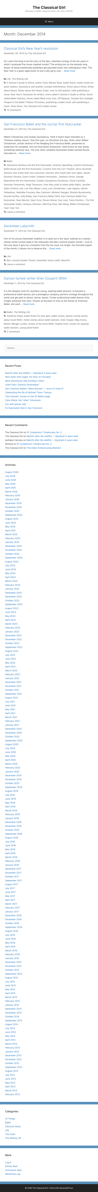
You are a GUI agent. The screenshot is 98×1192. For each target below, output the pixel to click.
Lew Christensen (56, 188)
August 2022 (11, 651)
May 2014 (10, 1036)
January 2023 (12, 631)
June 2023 (10, 612)
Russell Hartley (11, 196)
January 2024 (12, 589)
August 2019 (11, 791)
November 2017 (13, 872)
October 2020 (12, 736)
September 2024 (13, 557)
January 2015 (12, 1005)
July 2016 (10, 935)
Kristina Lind (16, 188)
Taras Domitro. (76, 200)
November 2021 (13, 686)
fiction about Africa (76, 86)
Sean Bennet (22, 200)
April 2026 (10, 487)
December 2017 (13, 869)
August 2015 (11, 977)
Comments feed (13, 1170)
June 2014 (10, 1032)
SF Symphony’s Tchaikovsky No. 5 (44, 432)
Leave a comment (16, 212)
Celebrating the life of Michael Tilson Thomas (28, 392)
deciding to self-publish (31, 86)
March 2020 (11, 764)
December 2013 (13, 1055)
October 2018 (12, 830)
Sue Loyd (63, 200)
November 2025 (13, 507)
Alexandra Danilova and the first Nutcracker (29, 165)
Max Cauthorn (43, 192)
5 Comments (13, 331)
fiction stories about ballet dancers (41, 320)
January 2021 (12, 725)
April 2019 (10, 806)
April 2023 (10, 620)
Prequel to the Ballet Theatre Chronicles (24, 102)
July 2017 (10, 888)
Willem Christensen (79, 204)
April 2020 (10, 760)
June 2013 (10, 1079)
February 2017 (12, 907)
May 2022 (10, 662)
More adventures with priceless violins (24, 381)
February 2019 (12, 814)
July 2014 (10, 1028)
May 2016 (10, 942)
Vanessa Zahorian (32, 204)
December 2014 (13, 1009)
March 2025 (11, 534)
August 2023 (11, 608)
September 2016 (13, 927)
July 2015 (10, 981)
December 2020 (13, 729)
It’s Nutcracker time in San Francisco (23, 408)
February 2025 (12, 538)
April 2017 (10, 900)
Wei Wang (63, 204)
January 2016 (12, 958)
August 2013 (11, 1071)
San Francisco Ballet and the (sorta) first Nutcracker (43, 124)
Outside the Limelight (82, 98)
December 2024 (13, 546)
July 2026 (10, 476)
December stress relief (48, 260)
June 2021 (10, 705)
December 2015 (13, 962)
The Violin (10, 1134)
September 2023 (13, 604)
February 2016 (12, 954)
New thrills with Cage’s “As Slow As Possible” (28, 377)
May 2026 (10, 484)
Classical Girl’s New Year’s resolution (31, 48)
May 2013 (10, 1082)
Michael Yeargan (60, 192)
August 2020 (11, 744)
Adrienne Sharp (15, 316)
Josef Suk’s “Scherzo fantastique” (22, 384)
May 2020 (10, 756)
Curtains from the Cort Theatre (58, 169)
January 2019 (12, 818)
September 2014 (13, 1020)
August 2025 (11, 519)
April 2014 (10, 1040)
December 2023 (13, 592)
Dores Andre (28, 176)
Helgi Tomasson (34, 184)
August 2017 (11, 884)
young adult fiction (29, 327)
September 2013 (13, 1067)
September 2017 (13, 880)
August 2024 (11, 561)
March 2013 (11, 1090)
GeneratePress (66, 1188)
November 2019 (13, 779)
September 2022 (13, 647)
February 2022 (12, 674)
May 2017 (10, 896)
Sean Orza (36, 200)
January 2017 (12, 911)
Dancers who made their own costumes (24, 173)
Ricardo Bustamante (80, 192)
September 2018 (13, 834)
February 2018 (12, 861)
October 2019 (12, 783)
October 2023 (12, 600)
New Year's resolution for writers (27, 94)
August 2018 (11, 837)
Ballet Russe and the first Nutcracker (22, 169)
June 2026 (10, 480)
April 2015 (10, 993)
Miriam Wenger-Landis (15, 324)
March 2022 (11, 670)
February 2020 (12, 767)
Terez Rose (16, 106)
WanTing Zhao (49, 204)
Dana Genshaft (83, 169)
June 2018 (10, 845)
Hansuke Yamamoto (14, 184)
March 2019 (11, 810)
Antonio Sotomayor (83, 165)
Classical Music (13, 1126)
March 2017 (11, 904)
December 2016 (13, 915)
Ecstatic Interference (55, 86)
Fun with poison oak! (15, 404)
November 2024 (13, 550)
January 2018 (12, 865)
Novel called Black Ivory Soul (41, 98)
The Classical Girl (49, 7)
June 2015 (10, 985)
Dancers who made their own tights (64, 173)
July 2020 (10, 748)
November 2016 (13, 919)
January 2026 (12, 499)
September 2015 (13, 974)
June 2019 (10, 799)
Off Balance (64, 98)
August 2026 (11, 472)
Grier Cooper (67, 320)
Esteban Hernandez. (47, 176)
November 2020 (13, 732)
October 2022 (12, 643)
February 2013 (12, 1094)
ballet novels (57, 316)
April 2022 (10, 666)
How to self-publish (60, 90)
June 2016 (10, 939)
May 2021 (10, 709)
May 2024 (10, 573)
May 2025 (10, 526)
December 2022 (13, 635)
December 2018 (13, 822)
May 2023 (10, 616)
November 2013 (13, 1059)
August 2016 (11, 931)
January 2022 (12, 678)
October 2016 (12, 923)
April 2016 (10, 946)
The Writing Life (20, 79)
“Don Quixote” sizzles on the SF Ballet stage (27, 396)
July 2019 (10, 795)
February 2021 (12, 721)
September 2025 (13, 515)
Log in (8, 1162)
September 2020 (13, 740)
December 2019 (13, 775)
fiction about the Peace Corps (33, 90)
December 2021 (13, 682)
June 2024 (10, 569)
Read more (69, 71)
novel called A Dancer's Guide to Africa (65, 94)
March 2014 (11, 1044)
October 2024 (12, 554)
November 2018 (13, 826)
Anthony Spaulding (62, 165)
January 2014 (12, 1051)
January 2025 (12, 542)
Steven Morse (50, 200)
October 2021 (12, 690)
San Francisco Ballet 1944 (46, 196)
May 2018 (10, 849)
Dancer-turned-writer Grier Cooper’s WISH (35, 278)
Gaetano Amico (67, 176)
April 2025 (10, 530)
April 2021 (10, 713)
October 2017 (12, 876)
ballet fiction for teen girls (37, 316)
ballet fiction (69, 82)
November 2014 (13, 1012)
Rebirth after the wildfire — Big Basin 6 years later (31, 373)
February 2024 (12, 585)
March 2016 (11, 950)
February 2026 (12, 495)
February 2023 (12, 627)
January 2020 (12, 771)
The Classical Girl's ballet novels (40, 106)
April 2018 (10, 853)
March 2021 (11, 717)
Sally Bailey (26, 196)
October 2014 (12, 1016)
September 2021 (13, 694)
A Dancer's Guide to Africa (20, 82)
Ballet (10, 161)
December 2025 (13, 503)
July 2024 (10, 565)
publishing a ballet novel (58, 102)
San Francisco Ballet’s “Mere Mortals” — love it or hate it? (34, 388)
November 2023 (13, 596)
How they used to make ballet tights (62, 184)
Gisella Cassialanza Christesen (52, 180)
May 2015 (10, 989)
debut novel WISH (13, 320)
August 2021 (11, 697)
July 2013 (10, 1075)
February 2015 (12, 1001)
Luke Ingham (73, 188)
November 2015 (13, 966)
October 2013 (12, 1063)
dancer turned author (76, 316)
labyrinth (65, 260)
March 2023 (11, 624)
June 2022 (10, 659)
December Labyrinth (19, 226)
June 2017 (10, 892)
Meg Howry (80, 320)
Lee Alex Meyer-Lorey (35, 188)
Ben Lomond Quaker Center (21, 260)
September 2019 (13, 787)
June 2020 (10, 752)
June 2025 (10, 522)
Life (9, 79)
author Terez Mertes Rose (48, 82)
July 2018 (10, 841)
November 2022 (13, 639)
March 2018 (11, 857)
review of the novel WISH (41, 324)
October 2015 (12, 970)
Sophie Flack (61, 324)
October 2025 (12, 511)
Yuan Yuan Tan (11, 208)
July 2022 (10, 655)
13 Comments (14, 110)
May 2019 (10, 802)
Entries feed (11, 1166)
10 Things (10, 1118)
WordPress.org (12, 1174)
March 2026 (11, 491)
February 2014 (12, 1047)
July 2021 (10, 701)
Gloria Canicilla (77, 180)
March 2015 (11, 997)
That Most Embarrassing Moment (44, 448)
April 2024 (10, 577)
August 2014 (11, 1024)
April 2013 (10, 1086)
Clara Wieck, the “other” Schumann (23, 400)
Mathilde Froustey (25, 192)
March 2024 (11, 581)
